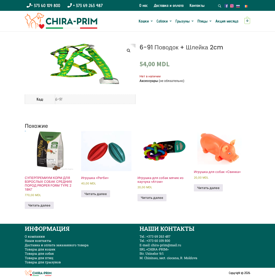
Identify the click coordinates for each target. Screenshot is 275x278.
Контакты (197, 5)
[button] (146, 21)
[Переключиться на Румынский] (245, 6)
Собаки (162, 21)
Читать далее (39, 205)
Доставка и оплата (169, 5)
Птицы (202, 21)
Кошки (144, 21)
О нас (143, 5)
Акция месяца (226, 21)
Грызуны (183, 21)
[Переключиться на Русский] (238, 6)
